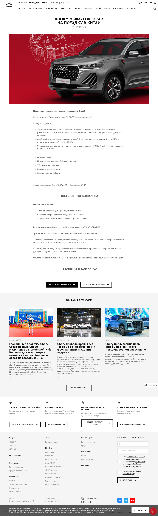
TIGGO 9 (12, 442)
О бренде (49, 456)
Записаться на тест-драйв (94, 284)
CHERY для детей (52, 484)
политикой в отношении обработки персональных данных (134, 464)
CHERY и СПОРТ (51, 474)
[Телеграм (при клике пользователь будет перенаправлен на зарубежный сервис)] (126, 500)
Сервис (12, 481)
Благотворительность (54, 466)
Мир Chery (88, 8)
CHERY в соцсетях (52, 459)
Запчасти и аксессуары (18, 484)
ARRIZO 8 (12, 449)
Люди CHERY (50, 463)
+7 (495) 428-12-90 (90, 498)
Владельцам (66, 8)
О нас (83, 456)
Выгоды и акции (51, 442)
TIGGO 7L (13, 446)
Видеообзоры (51, 481)
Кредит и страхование (18, 471)
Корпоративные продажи (130, 424)
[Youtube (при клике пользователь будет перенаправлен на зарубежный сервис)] (132, 500)
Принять (138, 510)
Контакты (131, 8)
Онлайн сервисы (103, 8)
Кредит (84, 446)
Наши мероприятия (52, 477)
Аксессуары (49, 452)
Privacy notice (151, 385)
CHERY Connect (15, 491)
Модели (22, 8)
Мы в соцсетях (87, 459)
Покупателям (51, 8)
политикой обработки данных (43, 508)
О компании (118, 8)
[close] (156, 385)
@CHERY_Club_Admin (102, 146)
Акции (77, 8)
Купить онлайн (54, 424)
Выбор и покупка (16, 467)
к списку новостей (77, 388)
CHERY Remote (51, 470)
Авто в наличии (35, 8)
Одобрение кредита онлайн (95, 423)
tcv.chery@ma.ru (89, 502)
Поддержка (14, 488)
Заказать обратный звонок (60, 284)
